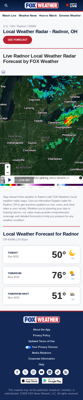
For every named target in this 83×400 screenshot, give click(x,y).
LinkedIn (50, 372)
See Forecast (17, 39)
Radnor (22, 26)
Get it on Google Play (52, 381)
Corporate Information (41, 358)
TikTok (58, 372)
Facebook (17, 372)
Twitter (25, 372)
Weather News (28, 15)
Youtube (41, 372)
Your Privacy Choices (45, 347)
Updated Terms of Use (41, 341)
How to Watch (48, 15)
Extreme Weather (70, 15)
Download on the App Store (29, 381)
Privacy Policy (41, 335)
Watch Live (9, 15)
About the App (41, 329)
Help (41, 364)
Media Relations (41, 352)
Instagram (33, 372)
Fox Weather (42, 5)
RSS (66, 372)
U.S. (6, 26)
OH (13, 26)
